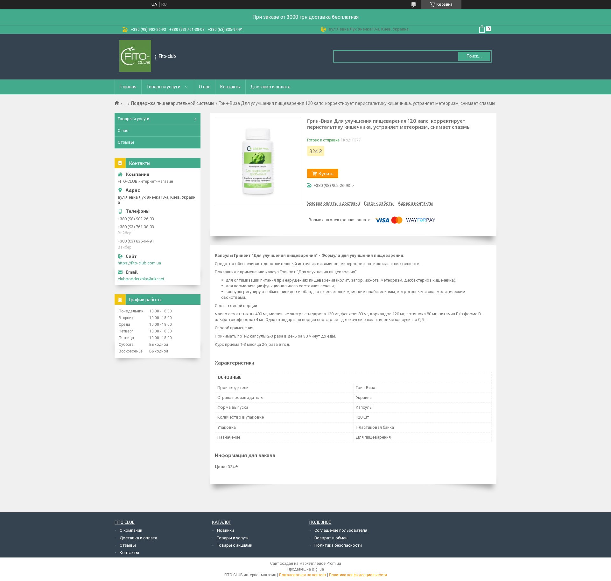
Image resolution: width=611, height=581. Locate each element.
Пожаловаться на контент (302, 575)
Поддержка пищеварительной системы (172, 103)
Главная (128, 86)
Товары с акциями (234, 545)
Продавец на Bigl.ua (305, 569)
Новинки (225, 530)
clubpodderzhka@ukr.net (141, 279)
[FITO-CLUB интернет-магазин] (135, 56)
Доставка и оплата (270, 86)
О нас (204, 86)
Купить (326, 173)
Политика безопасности (338, 545)
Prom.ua (334, 563)
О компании (131, 530)
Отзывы (126, 142)
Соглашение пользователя (340, 530)
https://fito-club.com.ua (139, 263)
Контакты (230, 86)
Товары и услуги (163, 86)
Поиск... (474, 56)
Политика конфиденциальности (358, 575)
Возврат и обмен (331, 538)
